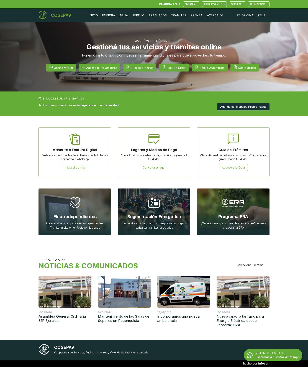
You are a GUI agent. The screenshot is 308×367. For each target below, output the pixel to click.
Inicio (93, 15)
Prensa (197, 15)
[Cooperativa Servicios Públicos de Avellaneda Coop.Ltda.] (56, 15)
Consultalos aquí (154, 167)
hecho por (256, 363)
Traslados (158, 15)
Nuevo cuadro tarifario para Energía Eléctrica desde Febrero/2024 (240, 320)
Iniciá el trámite (75, 167)
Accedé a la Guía (233, 167)
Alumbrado (258, 4)
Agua (123, 15)
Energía (190, 4)
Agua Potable (213, 4)
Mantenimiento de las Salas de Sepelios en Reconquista (123, 318)
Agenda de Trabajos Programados (243, 106)
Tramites (178, 15)
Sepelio (236, 4)
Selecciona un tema (250, 265)
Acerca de (215, 15)
